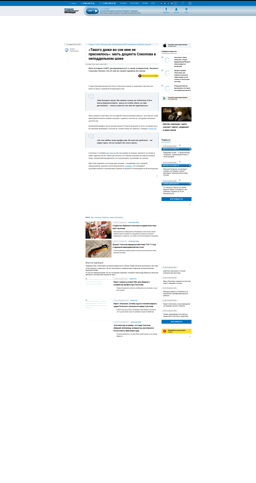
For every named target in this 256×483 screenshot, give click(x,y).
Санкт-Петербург (116, 217)
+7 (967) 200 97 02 (109, 3)
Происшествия (106, 44)
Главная (91, 44)
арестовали (111, 153)
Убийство (105, 217)
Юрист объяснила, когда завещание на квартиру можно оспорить (176, 305)
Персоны (176, 12)
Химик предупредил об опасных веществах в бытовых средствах (175, 315)
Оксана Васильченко (74, 50)
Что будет (106, 9)
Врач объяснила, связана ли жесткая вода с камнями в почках (176, 282)
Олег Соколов (95, 217)
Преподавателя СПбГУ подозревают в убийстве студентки (131, 44)
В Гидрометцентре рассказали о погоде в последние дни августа (182, 88)
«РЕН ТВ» (152, 128)
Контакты (123, 3)
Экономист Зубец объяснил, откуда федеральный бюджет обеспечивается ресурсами (182, 62)
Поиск (182, 3)
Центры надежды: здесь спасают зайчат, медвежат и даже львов (176, 127)
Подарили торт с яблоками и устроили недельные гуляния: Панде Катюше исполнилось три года (122, 266)
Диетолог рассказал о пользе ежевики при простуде (174, 272)
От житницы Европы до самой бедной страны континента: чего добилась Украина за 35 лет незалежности (175, 190)
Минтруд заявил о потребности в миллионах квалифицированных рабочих (175, 294)
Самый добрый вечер (171, 184)
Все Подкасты (176, 199)
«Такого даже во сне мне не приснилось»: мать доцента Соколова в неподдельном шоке (122, 54)
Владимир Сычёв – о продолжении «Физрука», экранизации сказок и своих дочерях (176, 155)
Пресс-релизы (134, 3)
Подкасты (166, 12)
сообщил (128, 166)
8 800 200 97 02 (88, 3)
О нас (153, 3)
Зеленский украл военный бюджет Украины (119, 11)
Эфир (186, 12)
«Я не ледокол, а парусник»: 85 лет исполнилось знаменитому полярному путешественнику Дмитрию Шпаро (120, 269)
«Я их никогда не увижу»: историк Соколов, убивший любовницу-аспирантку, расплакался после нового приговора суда (134, 328)
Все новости (176, 322)
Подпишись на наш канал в (150, 75)
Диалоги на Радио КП (171, 149)
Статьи (97, 44)
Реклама (145, 3)
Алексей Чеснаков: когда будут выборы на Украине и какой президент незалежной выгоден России (175, 172)
